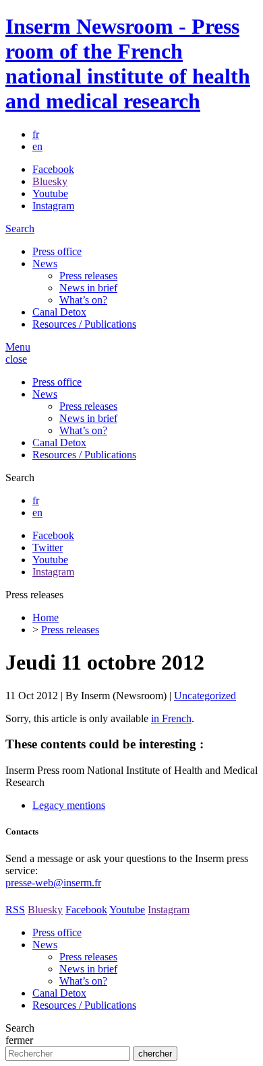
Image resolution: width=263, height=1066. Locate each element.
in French (171, 718)
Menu (17, 347)
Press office (57, 251)
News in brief (88, 287)
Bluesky (49, 181)
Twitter (47, 547)
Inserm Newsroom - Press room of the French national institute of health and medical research (127, 63)
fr (35, 134)
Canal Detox (59, 312)
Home (45, 617)
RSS (15, 909)
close (16, 359)
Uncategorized (205, 695)
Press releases (88, 275)
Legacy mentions (68, 805)
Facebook (53, 169)
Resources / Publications (84, 324)
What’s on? (83, 300)
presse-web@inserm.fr (53, 882)
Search (19, 228)
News (44, 263)
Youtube (50, 193)
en (37, 146)
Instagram (53, 205)
